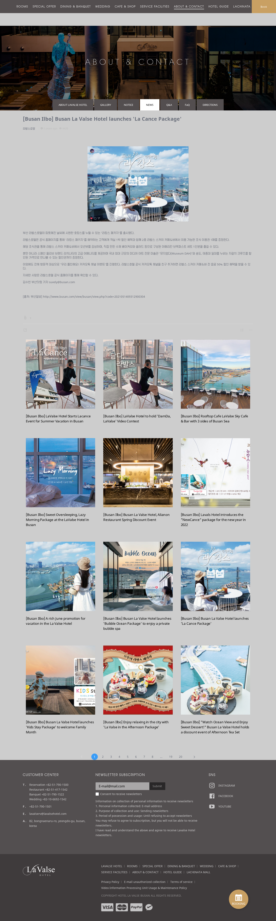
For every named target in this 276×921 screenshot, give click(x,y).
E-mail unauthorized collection (144, 882)
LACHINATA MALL (246, 6)
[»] (194, 757)
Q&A (169, 105)
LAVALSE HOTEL (111, 866)
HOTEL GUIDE (219, 6)
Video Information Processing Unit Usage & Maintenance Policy (144, 888)
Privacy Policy (110, 882)
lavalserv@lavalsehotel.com (47, 814)
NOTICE (128, 105)
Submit (157, 786)
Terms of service (181, 882)
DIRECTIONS (210, 105)
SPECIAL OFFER (44, 6)
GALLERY (105, 105)
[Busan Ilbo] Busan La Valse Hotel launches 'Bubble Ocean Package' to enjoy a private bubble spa (137, 623)
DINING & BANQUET (75, 6)
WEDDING (102, 6)
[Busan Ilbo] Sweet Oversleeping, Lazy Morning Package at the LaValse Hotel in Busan (57, 519)
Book (264, 6)
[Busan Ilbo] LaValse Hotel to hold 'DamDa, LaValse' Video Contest (137, 418)
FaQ (187, 105)
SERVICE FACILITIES (155, 6)
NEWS (149, 105)
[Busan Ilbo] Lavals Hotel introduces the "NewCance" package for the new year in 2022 (213, 519)
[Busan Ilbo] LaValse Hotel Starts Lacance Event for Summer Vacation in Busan (58, 418)
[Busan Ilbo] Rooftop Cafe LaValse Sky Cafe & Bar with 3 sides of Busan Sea (214, 418)
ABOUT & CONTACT (189, 6)
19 (170, 757)
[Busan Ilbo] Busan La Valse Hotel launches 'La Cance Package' (102, 118)
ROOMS (22, 6)
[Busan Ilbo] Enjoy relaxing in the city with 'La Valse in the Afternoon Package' (136, 724)
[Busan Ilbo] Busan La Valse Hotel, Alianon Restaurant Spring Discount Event (136, 517)
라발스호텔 (29, 128)
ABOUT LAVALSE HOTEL (73, 105)
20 (180, 757)
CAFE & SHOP (125, 6)
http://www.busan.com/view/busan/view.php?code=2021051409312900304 (94, 296)
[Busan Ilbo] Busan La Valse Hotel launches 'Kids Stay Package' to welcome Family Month (60, 727)
